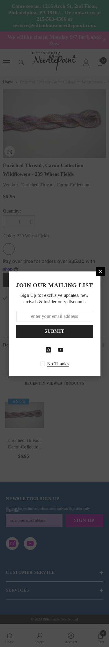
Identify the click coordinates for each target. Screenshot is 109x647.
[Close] (100, 271)
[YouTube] (61, 350)
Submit (54, 331)
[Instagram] (48, 350)
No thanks (58, 363)
